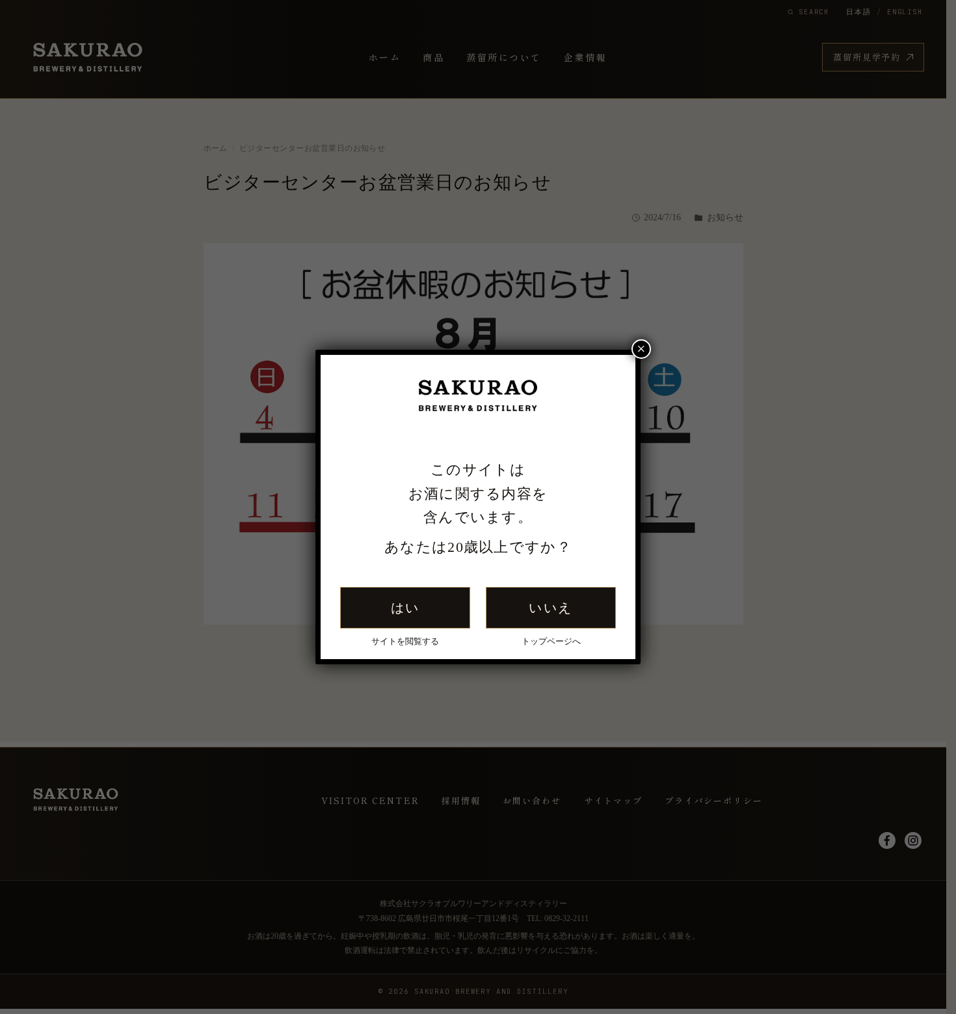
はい (405, 608)
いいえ (550, 608)
